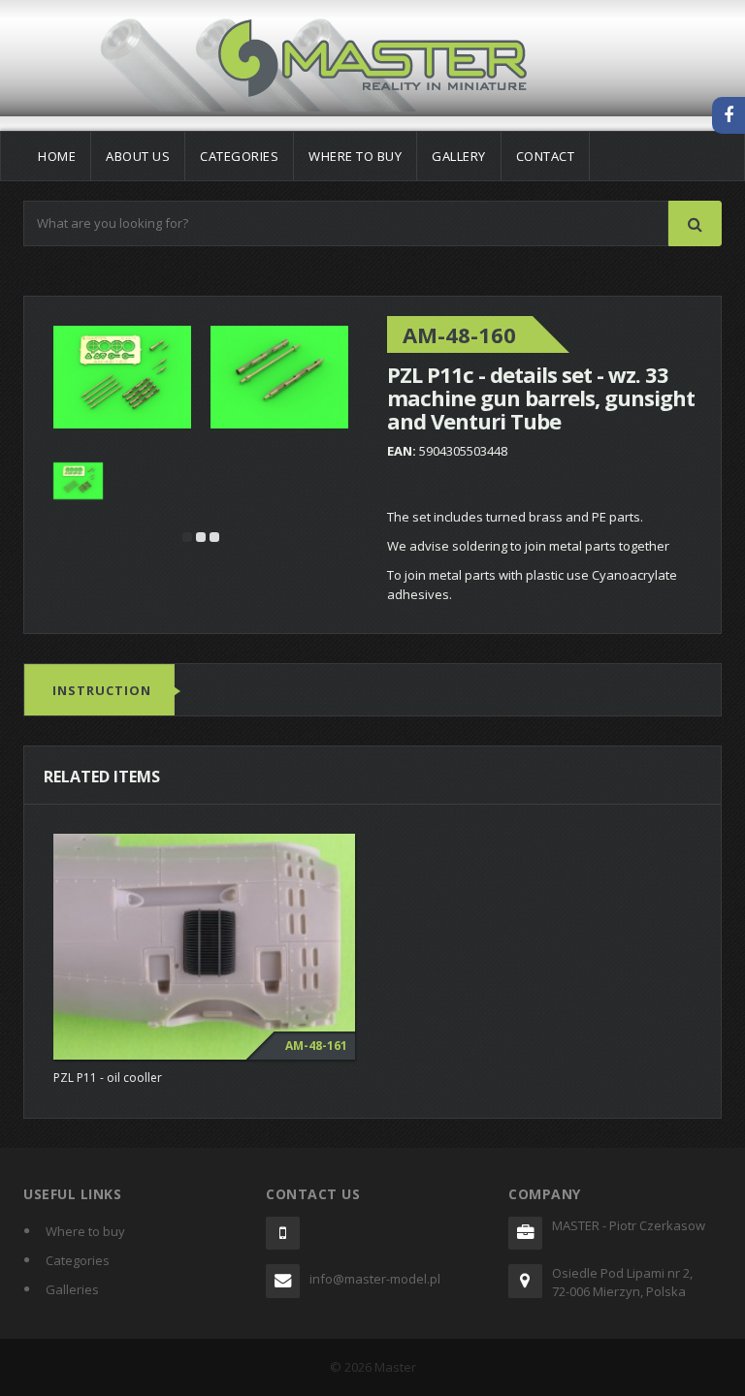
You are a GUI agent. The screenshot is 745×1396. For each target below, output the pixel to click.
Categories (239, 156)
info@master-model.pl (374, 1278)
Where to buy (355, 156)
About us (138, 156)
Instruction (101, 690)
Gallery (459, 156)
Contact (545, 156)
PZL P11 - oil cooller (107, 1077)
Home (57, 156)
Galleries (72, 1289)
